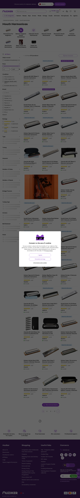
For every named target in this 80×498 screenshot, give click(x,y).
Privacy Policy (49, 251)
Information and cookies (40, 263)
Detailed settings (40, 259)
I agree (40, 255)
